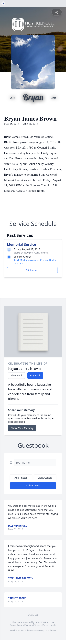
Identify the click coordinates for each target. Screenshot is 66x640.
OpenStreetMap (36, 630)
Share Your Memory (22, 428)
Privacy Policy (23, 625)
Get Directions (32, 270)
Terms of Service (42, 625)
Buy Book (35, 375)
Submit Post (33, 485)
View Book (16, 375)
